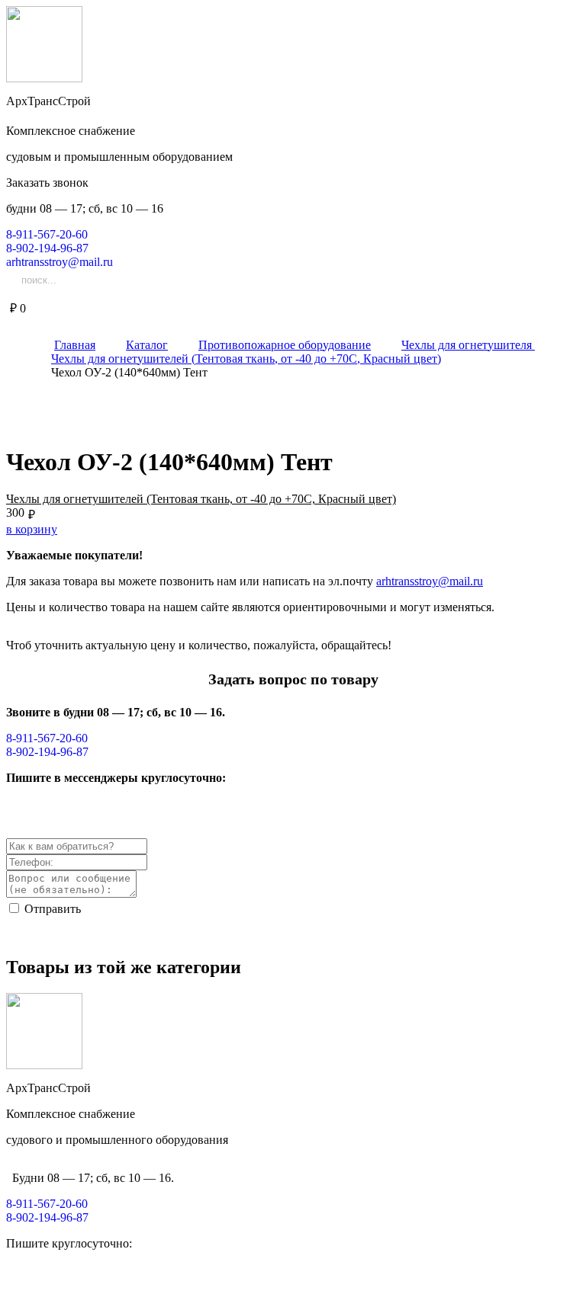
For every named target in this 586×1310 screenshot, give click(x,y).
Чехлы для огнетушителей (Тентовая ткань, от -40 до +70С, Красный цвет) (201, 498)
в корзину (31, 529)
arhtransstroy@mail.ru (429, 581)
